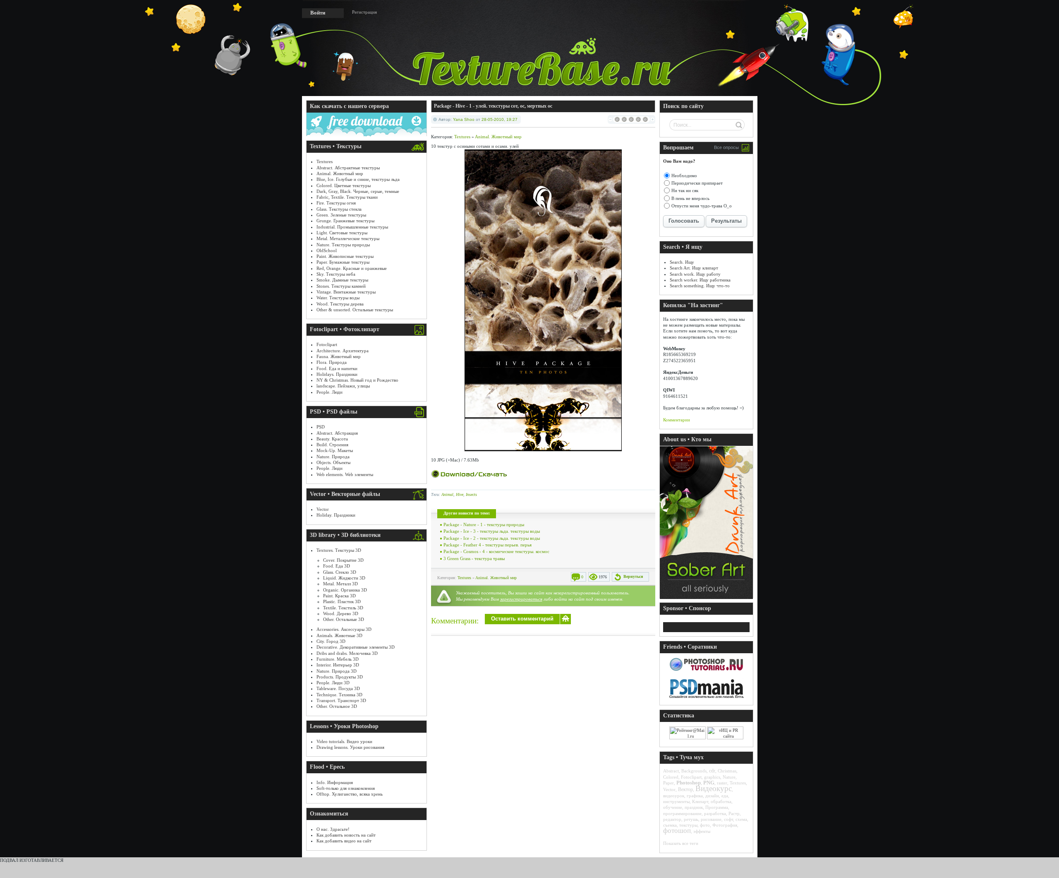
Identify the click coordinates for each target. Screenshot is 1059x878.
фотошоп (677, 831)
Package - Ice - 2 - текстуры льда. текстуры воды (491, 538)
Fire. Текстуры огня (336, 202)
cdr (712, 771)
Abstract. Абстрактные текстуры (348, 167)
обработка (721, 801)
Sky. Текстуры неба (335, 274)
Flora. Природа (331, 362)
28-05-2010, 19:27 (500, 119)
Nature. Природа (333, 456)
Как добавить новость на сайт (346, 834)
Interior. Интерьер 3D (337, 664)
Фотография (724, 825)
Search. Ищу (682, 262)
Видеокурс (713, 788)
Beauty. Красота (332, 438)
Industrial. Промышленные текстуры (352, 226)
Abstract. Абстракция (337, 433)
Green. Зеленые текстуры (341, 214)
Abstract (671, 770)
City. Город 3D (330, 641)
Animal (447, 494)
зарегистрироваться (521, 599)
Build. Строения (332, 444)
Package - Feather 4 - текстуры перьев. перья (487, 544)
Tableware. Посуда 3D (338, 688)
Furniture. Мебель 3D (337, 659)
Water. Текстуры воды (337, 297)
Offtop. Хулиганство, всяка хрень (349, 793)
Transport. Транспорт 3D (341, 700)
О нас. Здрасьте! (333, 829)
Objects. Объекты (333, 462)
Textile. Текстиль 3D (343, 607)
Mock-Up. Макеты (334, 450)
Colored (670, 777)
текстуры (688, 825)
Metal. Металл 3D (340, 583)
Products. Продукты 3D (339, 676)
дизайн (712, 795)
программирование (682, 813)
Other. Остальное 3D (336, 706)
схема (741, 819)
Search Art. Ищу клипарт (694, 267)
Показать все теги (680, 843)
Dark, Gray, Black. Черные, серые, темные (357, 191)
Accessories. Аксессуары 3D (343, 629)
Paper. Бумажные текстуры (342, 262)
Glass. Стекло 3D (339, 572)
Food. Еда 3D (336, 565)
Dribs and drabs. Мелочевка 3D (347, 653)
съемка (670, 825)
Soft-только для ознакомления (345, 788)
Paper (668, 782)
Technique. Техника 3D (339, 694)
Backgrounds (694, 770)
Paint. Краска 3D (339, 595)
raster (722, 782)
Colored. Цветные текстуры (343, 185)
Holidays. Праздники (336, 374)
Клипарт (700, 801)
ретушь (691, 819)
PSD (320, 426)
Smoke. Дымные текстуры (342, 279)
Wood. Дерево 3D (340, 613)
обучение (672, 807)
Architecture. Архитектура (342, 350)
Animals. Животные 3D (339, 635)
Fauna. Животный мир (338, 356)
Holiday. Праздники (335, 514)
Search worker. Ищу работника (700, 279)
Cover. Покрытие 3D (343, 560)
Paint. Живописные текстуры (345, 256)
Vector (322, 509)
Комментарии (676, 419)
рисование (711, 819)
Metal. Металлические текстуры (347, 238)
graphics (712, 777)
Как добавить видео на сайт (343, 840)
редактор (672, 819)
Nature (729, 777)
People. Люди (329, 392)
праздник (694, 807)
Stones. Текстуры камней (341, 286)
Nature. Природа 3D (336, 671)
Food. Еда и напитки (336, 368)
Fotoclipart (326, 344)
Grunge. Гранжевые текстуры (345, 220)
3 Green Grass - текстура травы (474, 558)
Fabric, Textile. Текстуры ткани (347, 197)
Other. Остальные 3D (343, 619)
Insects (471, 494)
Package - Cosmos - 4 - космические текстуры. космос (496, 551)
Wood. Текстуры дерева (340, 303)
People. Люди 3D (333, 682)
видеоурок (673, 795)
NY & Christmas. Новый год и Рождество (357, 380)
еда (724, 795)
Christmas (727, 770)
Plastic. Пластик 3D (342, 601)
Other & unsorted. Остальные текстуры (354, 309)
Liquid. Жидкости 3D (344, 577)
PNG (708, 782)
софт (728, 819)
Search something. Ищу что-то (700, 285)
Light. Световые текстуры (341, 232)
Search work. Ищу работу (695, 274)
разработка (715, 813)
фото (705, 825)
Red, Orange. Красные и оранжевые (351, 268)
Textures (324, 161)
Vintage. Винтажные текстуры (346, 291)
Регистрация (364, 12)
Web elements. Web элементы (344, 474)
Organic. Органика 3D (345, 589)
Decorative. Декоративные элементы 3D (355, 647)
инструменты (676, 801)
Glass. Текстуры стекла (339, 209)
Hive (459, 494)
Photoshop (688, 782)
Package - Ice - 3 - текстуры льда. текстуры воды (491, 531)
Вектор (685, 789)
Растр (734, 813)
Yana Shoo (463, 119)
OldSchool (326, 250)
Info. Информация (334, 782)
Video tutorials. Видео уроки (344, 741)
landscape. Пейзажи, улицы (343, 385)
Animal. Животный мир (339, 173)
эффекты (701, 831)
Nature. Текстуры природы (343, 244)
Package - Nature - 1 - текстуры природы (483, 524)
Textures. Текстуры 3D (338, 550)
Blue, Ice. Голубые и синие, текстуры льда (358, 179)
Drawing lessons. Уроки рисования (350, 747)
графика (695, 795)
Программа (716, 807)
